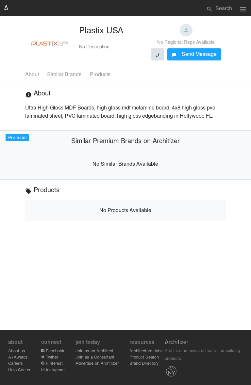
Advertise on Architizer (97, 363)
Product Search (144, 357)
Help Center (19, 369)
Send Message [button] (194, 54)
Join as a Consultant (94, 357)
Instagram (54, 369)
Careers (15, 363)
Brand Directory (144, 363)
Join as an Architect (94, 350)
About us (16, 350)
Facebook (54, 350)
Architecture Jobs (146, 350)
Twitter (51, 357)
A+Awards (18, 357)
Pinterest (53, 363)
